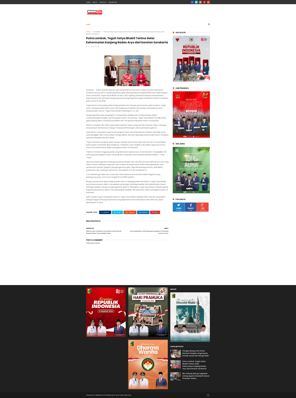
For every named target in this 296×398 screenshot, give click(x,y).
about (94, 2)
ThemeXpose (99, 395)
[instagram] (200, 2)
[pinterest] (204, 2)
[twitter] (196, 2)
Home (88, 24)
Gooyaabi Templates (123, 395)
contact (103, 2)
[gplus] (208, 2)
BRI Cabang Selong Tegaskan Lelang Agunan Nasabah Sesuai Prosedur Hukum (195, 376)
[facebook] (192, 2)
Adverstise (113, 2)
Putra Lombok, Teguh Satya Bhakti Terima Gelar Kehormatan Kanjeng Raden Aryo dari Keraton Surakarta (194, 365)
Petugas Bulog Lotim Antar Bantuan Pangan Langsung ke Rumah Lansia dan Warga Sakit (195, 353)
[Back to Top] (208, 395)
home (88, 2)
